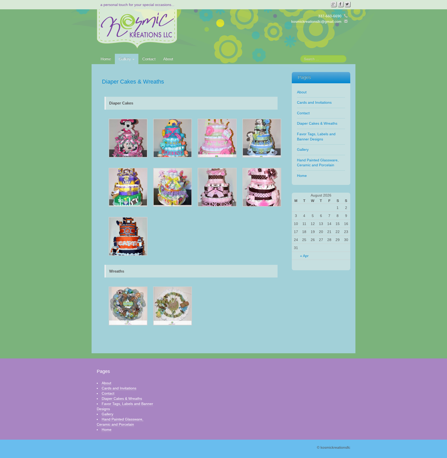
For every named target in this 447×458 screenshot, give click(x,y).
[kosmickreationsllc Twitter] (347, 4)
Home (106, 59)
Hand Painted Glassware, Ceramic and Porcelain (318, 162)
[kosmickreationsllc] (137, 29)
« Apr (304, 256)
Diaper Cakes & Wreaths (317, 123)
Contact (148, 59)
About (168, 59)
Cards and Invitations (314, 102)
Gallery (125, 59)
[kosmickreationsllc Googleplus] (333, 4)
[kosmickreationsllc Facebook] (340, 4)
